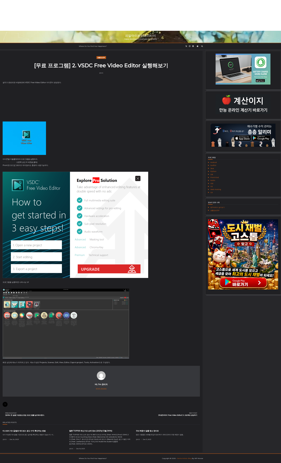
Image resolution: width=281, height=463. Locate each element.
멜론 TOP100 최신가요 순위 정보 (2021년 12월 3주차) (90, 431)
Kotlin (212, 180)
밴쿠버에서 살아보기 (217, 207)
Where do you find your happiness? (93, 46)
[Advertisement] (66, 15)
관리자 (101, 73)
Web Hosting (215, 189)
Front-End (214, 177)
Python (213, 171)
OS (211, 186)
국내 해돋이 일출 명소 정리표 (147, 431)
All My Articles (101, 388)
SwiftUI (213, 165)
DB (211, 174)
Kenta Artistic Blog (184, 458)
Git (211, 193)
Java (212, 168)
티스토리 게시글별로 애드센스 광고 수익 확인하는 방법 (24, 431)
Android (213, 162)
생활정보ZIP (101, 57)
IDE (211, 183)
